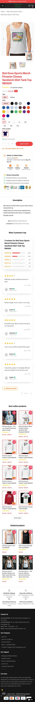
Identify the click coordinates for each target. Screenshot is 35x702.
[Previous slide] (4, 39)
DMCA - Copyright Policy (8, 644)
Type (3, 94)
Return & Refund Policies (8, 661)
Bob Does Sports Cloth (14, 11)
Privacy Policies (5, 642)
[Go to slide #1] (12, 65)
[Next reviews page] (31, 393)
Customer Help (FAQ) (7, 666)
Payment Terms (5, 658)
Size (3, 119)
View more (17, 518)
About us (4, 636)
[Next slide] (31, 39)
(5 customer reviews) (16, 87)
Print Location (6, 129)
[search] (29, 6)
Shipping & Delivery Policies (9, 656)
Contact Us (4, 663)
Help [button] (32, 699)
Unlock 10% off (3, 694)
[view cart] (32, 6)
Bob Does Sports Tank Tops (10, 14)
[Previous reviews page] (22, 393)
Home (3, 11)
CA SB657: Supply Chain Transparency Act (13, 647)
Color (3, 100)
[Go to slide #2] (22, 65)
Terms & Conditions (7, 639)
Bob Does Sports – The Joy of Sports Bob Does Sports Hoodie (9, 428)
